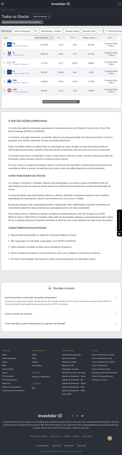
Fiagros (5, 362)
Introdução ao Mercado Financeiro (105, 373)
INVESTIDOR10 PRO (119, 220)
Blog (34, 388)
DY (35, 31)
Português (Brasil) (42, 446)
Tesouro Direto (7, 369)
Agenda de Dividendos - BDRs (73, 390)
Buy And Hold (89, 31)
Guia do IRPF (66, 394)
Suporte (76, 436)
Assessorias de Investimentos (13, 390)
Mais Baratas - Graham (51, 31)
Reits (34, 358)
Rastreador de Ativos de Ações (74, 373)
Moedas (35, 362)
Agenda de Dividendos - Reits (73, 387)
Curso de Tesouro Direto (101, 369)
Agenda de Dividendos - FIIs (72, 380)
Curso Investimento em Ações (103, 355)
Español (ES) (68, 446)
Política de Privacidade (38, 436)
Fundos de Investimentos (11, 387)
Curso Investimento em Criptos (103, 362)
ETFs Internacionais (9, 380)
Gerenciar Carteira (69, 358)
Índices (4, 373)
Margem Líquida (72, 31)
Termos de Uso (55, 436)
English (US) (56, 446)
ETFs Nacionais (8, 376)
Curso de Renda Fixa (99, 365)
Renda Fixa (6, 383)
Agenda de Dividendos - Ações (74, 376)
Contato (67, 436)
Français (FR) (81, 446)
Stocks (34, 355)
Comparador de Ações (70, 369)
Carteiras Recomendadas (71, 355)
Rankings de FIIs (68, 365)
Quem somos (87, 436)
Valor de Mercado (22, 31)
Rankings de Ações (69, 362)
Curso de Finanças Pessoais (102, 376)
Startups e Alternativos (41, 377)
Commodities (37, 365)
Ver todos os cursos (99, 380)
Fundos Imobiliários (9, 358)
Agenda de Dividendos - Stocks (74, 383)
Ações (4, 355)
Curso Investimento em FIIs (102, 358)
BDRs (4, 365)
